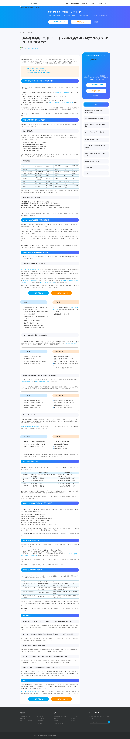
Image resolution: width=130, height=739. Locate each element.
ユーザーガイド (40, 718)
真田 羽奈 (27, 48)
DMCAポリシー (57, 718)
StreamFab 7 (75, 3)
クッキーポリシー (75, 716)
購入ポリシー (74, 718)
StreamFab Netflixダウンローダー (30, 270)
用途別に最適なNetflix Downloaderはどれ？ (39, 72)
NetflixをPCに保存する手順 (47, 282)
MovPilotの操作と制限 (71, 343)
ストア (100, 3)
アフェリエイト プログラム (26, 721)
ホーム (22, 32)
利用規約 (56, 721)
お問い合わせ (40, 716)
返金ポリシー (74, 721)
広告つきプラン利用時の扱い (31, 280)
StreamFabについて (25, 716)
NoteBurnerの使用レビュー (42, 381)
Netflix (30, 32)
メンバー (107, 3)
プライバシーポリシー (59, 723)
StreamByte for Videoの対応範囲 (30, 426)
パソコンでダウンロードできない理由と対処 (61, 102)
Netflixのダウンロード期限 (62, 92)
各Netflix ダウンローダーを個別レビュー (38, 70)
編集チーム (22, 718)
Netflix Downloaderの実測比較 (36, 68)
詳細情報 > (96, 22)
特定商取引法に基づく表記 (60, 716)
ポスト (94, 3)
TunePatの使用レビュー (27, 381)
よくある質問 (40, 721)
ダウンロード (85, 3)
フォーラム (39, 723)
